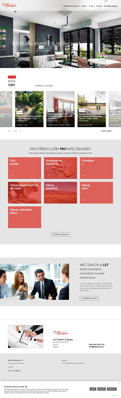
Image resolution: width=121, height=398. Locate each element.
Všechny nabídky (106, 131)
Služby (83, 17)
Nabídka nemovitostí (70, 17)
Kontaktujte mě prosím (60, 234)
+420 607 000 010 (97, 344)
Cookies (10, 367)
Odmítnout (101, 389)
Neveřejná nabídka (110, 17)
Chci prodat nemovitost (21, 50)
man (18, 371)
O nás (91, 17)
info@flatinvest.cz (96, 346)
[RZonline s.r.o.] (15, 5)
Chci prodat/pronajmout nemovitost (73, 363)
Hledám (64, 360)
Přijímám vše (111, 389)
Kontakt (99, 17)
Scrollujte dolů (59, 62)
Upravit (93, 389)
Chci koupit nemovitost (43, 50)
